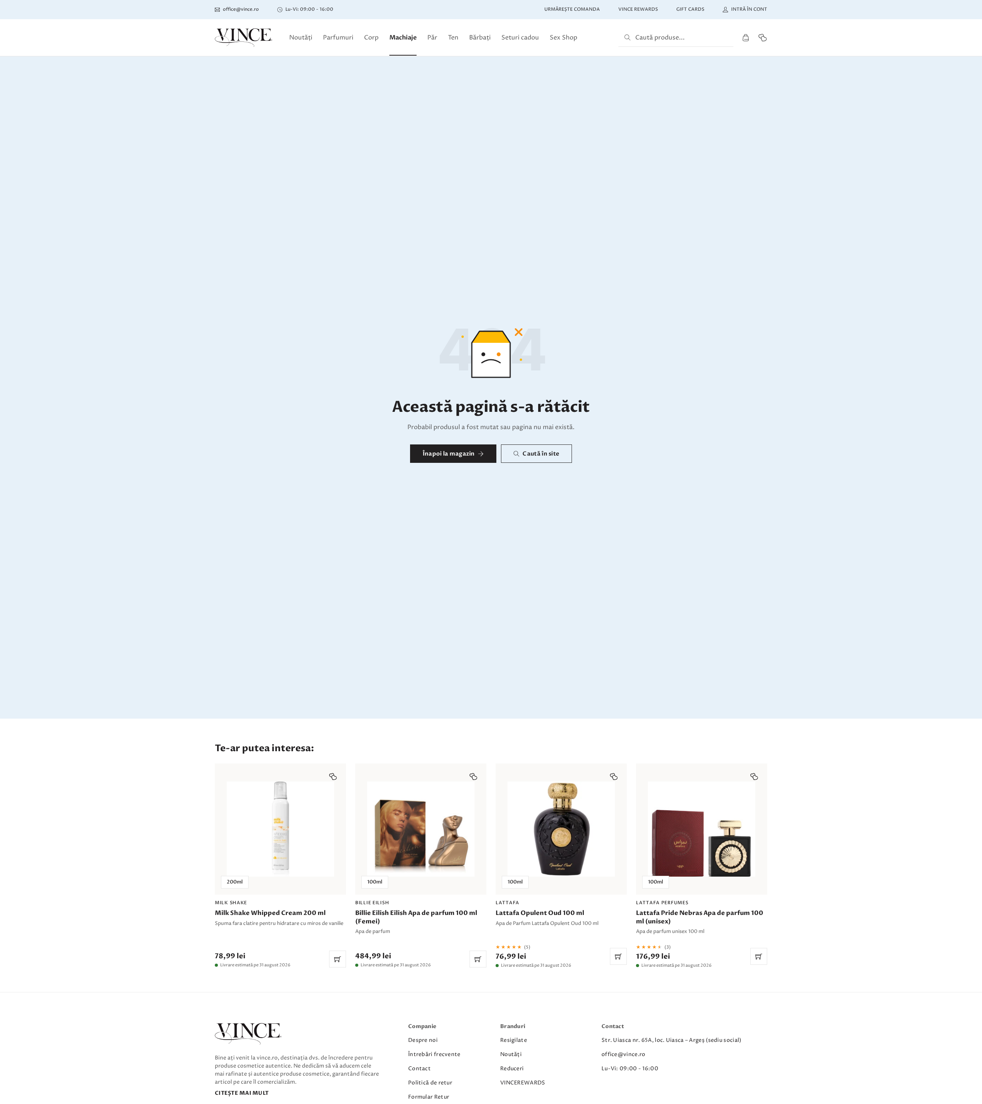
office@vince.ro (623, 1054)
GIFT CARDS (690, 9)
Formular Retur (428, 1097)
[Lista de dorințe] (762, 37)
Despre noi (423, 1040)
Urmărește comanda (572, 9)
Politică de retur (430, 1082)
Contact (419, 1068)
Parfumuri (338, 37)
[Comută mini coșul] (746, 37)
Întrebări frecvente (434, 1054)
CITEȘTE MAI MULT (242, 1093)
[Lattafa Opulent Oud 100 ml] (561, 865)
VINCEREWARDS (522, 1082)
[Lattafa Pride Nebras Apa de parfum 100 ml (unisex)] (701, 865)
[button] (333, 776)
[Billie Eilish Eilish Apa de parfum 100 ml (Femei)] (420, 865)
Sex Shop (563, 37)
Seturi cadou (520, 37)
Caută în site (540, 453)
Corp (371, 37)
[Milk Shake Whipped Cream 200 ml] (280, 865)
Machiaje (403, 37)
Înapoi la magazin (449, 453)
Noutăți (300, 37)
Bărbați (480, 37)
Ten (453, 37)
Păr (432, 37)
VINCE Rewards (638, 9)
